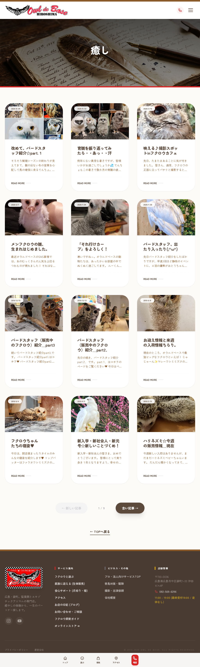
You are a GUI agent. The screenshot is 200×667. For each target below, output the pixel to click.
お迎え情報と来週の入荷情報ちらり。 (160, 342)
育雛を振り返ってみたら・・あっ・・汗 (94, 150)
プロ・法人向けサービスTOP (123, 576)
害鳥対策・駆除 (114, 583)
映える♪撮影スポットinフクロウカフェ (160, 150)
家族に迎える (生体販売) (70, 583)
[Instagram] (8, 621)
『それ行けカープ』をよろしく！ (92, 246)
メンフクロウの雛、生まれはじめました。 (30, 246)
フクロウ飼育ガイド (67, 619)
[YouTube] (19, 621)
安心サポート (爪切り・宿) (71, 591)
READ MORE (18, 183)
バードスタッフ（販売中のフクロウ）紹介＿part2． (93, 345)
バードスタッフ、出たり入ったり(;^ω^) (160, 246)
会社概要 (110, 598)
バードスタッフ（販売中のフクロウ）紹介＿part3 (33, 342)
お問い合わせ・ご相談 (68, 612)
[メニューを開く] (190, 10)
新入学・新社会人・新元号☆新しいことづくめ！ (98, 443)
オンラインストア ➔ (67, 626)
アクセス (60, 598)
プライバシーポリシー (16, 649)
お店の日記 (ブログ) (67, 605)
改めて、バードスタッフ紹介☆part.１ (28, 150)
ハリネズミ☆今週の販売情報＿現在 (158, 443)
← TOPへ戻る (100, 531)
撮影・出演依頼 (114, 591)
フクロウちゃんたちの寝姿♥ (24, 443)
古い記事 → (130, 508)
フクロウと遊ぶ (64, 576)
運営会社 (39, 649)
